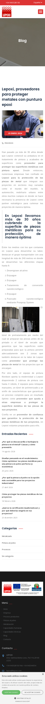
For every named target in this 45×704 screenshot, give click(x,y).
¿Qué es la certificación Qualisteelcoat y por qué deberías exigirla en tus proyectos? (21, 511)
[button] (22, 698)
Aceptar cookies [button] (11, 692)
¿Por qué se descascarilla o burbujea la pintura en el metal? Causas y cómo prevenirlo (20, 444)
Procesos (6, 549)
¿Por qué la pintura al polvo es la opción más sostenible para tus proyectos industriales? (20, 480)
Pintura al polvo (9, 543)
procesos (9, 143)
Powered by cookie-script (22, 701)
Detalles (5, 687)
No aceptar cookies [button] (32, 692)
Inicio (5, 609)
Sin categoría (7, 556)
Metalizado (7, 536)
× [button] (43, 674)
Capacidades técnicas (12, 632)
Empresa (6, 613)
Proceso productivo (11, 616)
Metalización (8, 624)
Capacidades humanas (12, 628)
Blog (5, 635)
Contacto (7, 639)
